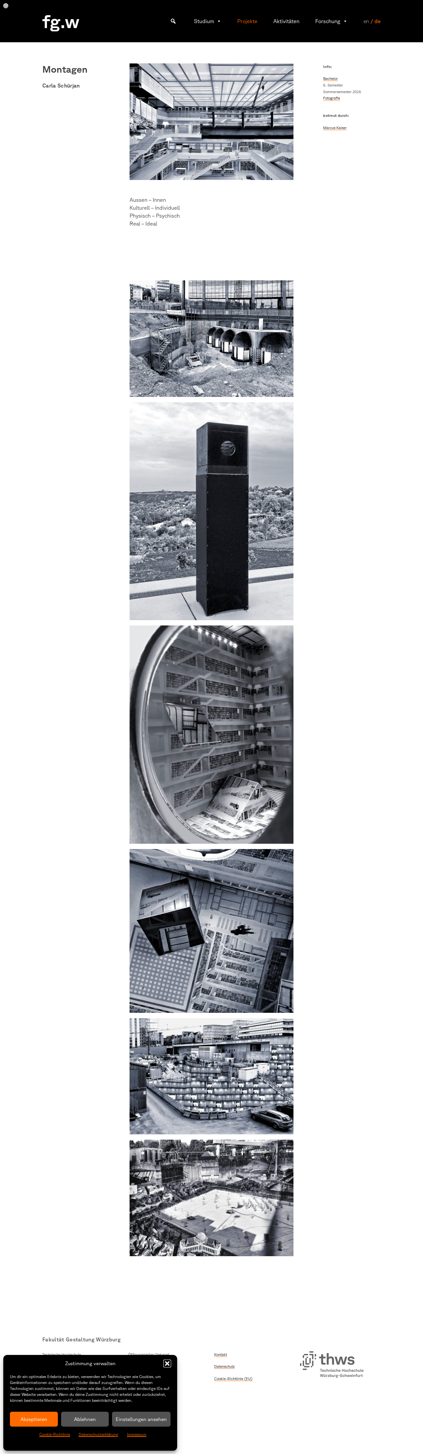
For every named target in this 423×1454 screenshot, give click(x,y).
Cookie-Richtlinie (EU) (233, 1378)
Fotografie (331, 98)
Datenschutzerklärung (98, 1434)
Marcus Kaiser (335, 127)
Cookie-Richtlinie (54, 1434)
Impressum (136, 1434)
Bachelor (330, 78)
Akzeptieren (33, 1419)
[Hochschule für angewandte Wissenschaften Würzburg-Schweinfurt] (332, 1365)
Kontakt (220, 1354)
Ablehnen (85, 1419)
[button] (167, 1363)
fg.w (61, 21)
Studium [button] (204, 21)
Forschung (327, 21)
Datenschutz (224, 1366)
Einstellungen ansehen (141, 1419)
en (366, 21)
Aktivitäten (286, 21)
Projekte (247, 21)
